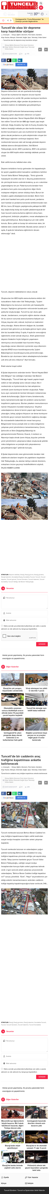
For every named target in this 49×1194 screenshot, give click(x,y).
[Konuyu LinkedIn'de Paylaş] (20, 60)
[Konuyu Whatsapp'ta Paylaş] (14, 60)
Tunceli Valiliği (13, 582)
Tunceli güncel (11, 579)
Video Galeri (42, 37)
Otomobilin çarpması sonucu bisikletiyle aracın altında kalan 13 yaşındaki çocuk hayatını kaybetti (12, 712)
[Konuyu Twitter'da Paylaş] (9, 60)
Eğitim (19, 35)
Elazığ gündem (39, 574)
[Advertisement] (24, 262)
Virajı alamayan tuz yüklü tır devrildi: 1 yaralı (36, 689)
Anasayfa (6, 35)
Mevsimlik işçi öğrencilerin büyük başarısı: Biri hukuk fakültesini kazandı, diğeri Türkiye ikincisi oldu (12, 1124)
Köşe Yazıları (5, 37)
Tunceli (37, 577)
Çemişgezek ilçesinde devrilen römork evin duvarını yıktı (36, 1123)
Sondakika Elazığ (17, 577)
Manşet (12, 37)
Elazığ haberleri (6, 577)
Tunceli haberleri (33, 579)
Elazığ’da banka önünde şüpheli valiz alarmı (12, 1166)
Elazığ (22, 574)
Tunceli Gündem (22, 579)
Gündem (39, 35)
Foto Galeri (31, 35)
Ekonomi (24, 35)
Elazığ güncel (29, 574)
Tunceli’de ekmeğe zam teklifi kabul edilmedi (37, 709)
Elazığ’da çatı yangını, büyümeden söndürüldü (12, 689)
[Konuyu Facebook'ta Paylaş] (3, 60)
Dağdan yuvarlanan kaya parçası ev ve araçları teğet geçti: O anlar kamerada (36, 736)
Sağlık (25, 37)
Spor (29, 37)
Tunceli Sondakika (35, 1025)
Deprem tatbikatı (14, 574)
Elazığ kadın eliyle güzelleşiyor (12, 1146)
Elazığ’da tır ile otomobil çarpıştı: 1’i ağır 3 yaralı (36, 1146)
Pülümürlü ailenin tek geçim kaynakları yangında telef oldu (36, 1167)
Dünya (14, 35)
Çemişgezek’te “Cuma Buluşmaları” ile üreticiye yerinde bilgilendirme (29, 20)
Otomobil (19, 37)
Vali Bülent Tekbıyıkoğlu (26, 582)
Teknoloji (34, 37)
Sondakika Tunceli (29, 577)
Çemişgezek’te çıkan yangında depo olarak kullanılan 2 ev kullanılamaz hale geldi (12, 736)
